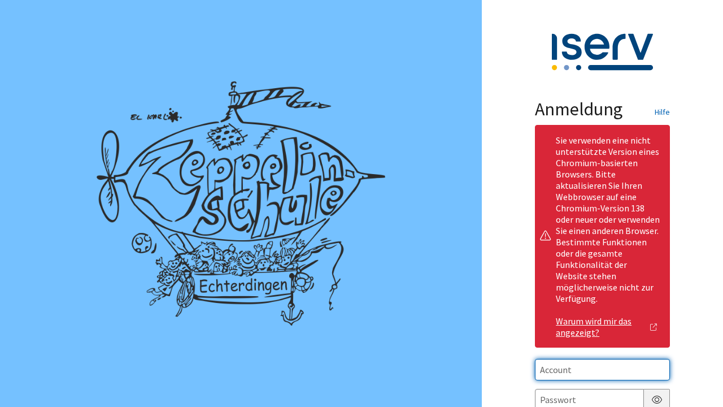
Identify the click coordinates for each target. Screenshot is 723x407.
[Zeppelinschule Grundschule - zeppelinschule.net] (241, 203)
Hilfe (662, 112)
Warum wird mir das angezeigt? (593, 326)
